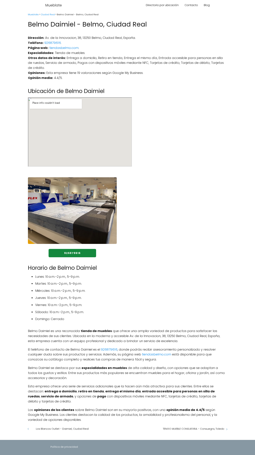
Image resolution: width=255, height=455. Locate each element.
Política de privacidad (64, 447)
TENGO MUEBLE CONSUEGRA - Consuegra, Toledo (193, 429)
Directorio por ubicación (162, 5)
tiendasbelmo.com (64, 48)
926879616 (52, 43)
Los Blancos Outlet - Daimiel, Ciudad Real (62, 429)
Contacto (191, 5)
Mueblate (53, 5)
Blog (207, 5)
